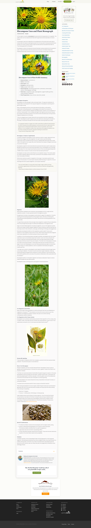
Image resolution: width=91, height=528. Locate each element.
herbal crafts (65, 39)
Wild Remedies (48, 507)
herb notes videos (66, 37)
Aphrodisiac (48, 505)
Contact (17, 505)
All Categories (65, 26)
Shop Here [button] (45, 493)
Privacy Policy (64, 524)
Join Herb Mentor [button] (67, 1)
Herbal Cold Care (34, 510)
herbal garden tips (66, 46)
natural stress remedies (67, 66)
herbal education (65, 44)
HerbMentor (33, 505)
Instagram (64, 507)
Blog (48, 1)
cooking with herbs (66, 33)
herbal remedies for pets (67, 52)
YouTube (64, 510)
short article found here (31, 401)
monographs (26, 33)
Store (17, 508)
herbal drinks (65, 41)
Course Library (19, 507)
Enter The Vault (36, 472)
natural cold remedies (67, 59)
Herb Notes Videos (49, 514)
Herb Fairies (33, 507)
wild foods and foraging (67, 68)
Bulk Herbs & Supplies (50, 517)
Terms (69, 524)
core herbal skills (66, 35)
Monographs (48, 515)
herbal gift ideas (65, 48)
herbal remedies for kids (67, 50)
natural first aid (65, 61)
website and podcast (27, 462)
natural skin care (66, 64)
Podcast (53, 1)
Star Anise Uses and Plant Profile (70, 79)
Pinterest (64, 505)
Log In (73, 1)
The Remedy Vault (69, 20)
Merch (32, 511)
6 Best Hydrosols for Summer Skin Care (70, 74)
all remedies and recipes (67, 28)
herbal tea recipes (66, 55)
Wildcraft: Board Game (35, 508)
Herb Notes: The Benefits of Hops (70, 76)
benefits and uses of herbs (20, 33)
